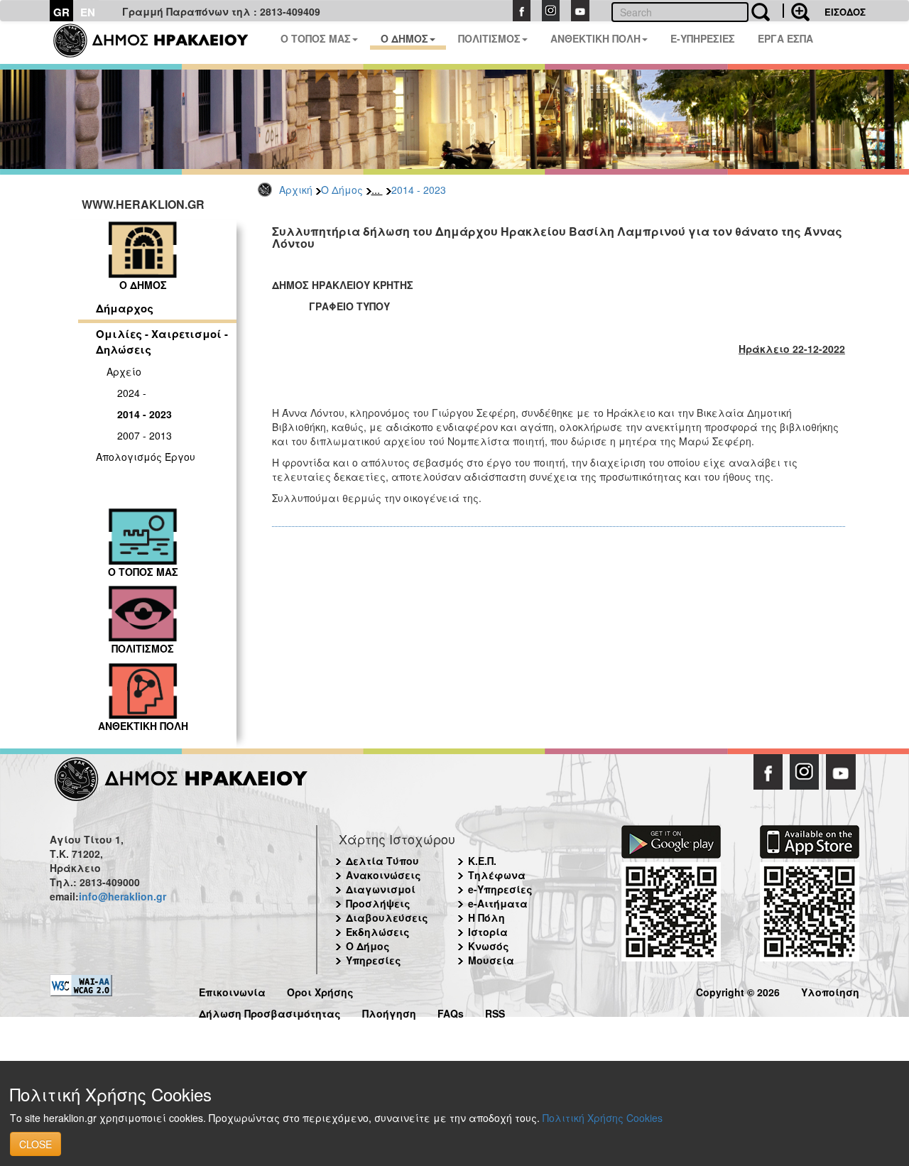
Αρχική (295, 189)
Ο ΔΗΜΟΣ (404, 38)
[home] (159, 42)
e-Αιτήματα (498, 903)
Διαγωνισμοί (380, 889)
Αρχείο (124, 371)
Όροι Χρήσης (320, 990)
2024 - (131, 393)
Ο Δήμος (342, 189)
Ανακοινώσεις (383, 875)
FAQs (450, 1011)
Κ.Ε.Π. (482, 861)
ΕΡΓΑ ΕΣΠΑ (785, 38)
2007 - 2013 (144, 435)
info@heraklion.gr (122, 896)
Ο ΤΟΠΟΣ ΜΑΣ (316, 38)
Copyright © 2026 (738, 990)
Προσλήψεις (378, 903)
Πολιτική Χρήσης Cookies (603, 1118)
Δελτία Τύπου (382, 861)
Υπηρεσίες (373, 960)
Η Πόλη (486, 917)
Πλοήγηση (389, 1011)
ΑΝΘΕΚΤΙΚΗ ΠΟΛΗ (595, 38)
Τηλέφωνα (497, 875)
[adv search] (796, 11)
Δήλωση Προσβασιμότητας (270, 1011)
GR (61, 12)
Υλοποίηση (830, 990)
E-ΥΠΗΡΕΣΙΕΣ (702, 38)
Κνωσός (488, 946)
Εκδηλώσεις (378, 932)
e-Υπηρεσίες (500, 889)
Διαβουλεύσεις (387, 917)
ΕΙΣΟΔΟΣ (845, 11)
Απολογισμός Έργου (145, 456)
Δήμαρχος (124, 308)
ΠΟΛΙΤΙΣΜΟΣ (489, 38)
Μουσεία (491, 960)
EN (87, 12)
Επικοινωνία (232, 990)
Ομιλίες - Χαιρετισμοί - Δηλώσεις (162, 341)
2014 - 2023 (418, 189)
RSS (495, 1011)
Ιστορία (488, 932)
